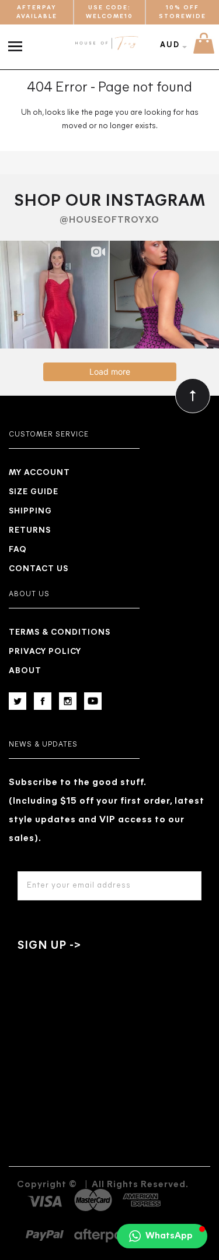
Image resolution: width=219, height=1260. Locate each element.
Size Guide (33, 492)
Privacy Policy (45, 651)
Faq (18, 549)
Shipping (30, 511)
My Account (39, 473)
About (25, 671)
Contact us (38, 569)
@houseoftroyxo (109, 220)
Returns (30, 530)
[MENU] (18, 40)
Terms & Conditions (59, 632)
